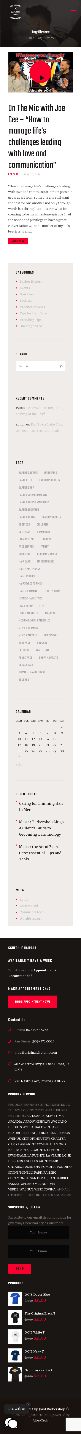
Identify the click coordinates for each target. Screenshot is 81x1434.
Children (42, 524)
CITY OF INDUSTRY (36, 1139)
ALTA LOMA (55, 1116)
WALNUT (26, 1189)
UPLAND (27, 1184)
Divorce (46, 539)
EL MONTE (38, 1150)
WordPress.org (31, 919)
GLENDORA (56, 1150)
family (44, 546)
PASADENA (31, 1167)
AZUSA (28, 1127)
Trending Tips (30, 320)
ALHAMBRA (35, 1116)
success (24, 679)
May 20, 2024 (32, 174)
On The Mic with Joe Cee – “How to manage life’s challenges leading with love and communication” (36, 137)
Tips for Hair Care (33, 313)
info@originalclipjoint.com (36, 1053)
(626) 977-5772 (37, 1030)
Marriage (51, 613)
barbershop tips (29, 509)
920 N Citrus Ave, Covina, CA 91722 (39, 1081)
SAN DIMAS (38, 1178)
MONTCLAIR (48, 1161)
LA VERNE (53, 1155)
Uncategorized (31, 326)
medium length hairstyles (35, 620)
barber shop (26, 487)
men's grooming (28, 628)
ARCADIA (15, 1121)
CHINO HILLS (47, 1133)
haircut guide (45, 561)
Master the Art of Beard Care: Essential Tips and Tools (40, 852)
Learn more (18, 241)
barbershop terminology (34, 502)
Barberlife (25, 480)
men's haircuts (28, 635)
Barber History (31, 282)
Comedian (24, 532)
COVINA (43, 1144)
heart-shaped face (30, 598)
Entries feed (29, 906)
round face (25, 657)
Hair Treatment (28, 591)
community (43, 532)
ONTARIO (15, 1167)
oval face (24, 642)
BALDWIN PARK (47, 1127)
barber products (49, 480)
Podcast (13, 174)
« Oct (19, 764)
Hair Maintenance (29, 569)
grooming (24, 554)
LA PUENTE (36, 1155)
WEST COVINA (45, 1189)
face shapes (26, 546)
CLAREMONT (26, 1144)
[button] (11, 1423)
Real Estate (42, 650)
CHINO (31, 1133)
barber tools (27, 517)
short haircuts (48, 657)
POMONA (48, 1167)
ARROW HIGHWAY (36, 1121)
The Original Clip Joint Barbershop (38, 1409)
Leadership (26, 606)
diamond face (27, 539)
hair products (27, 576)
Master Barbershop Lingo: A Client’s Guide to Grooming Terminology (42, 828)
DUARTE (22, 1150)
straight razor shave (32, 672)
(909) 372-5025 (43, 1041)
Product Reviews (32, 307)
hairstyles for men (30, 583)
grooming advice (47, 554)
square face (26, 665)
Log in (24, 900)
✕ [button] (28, 1404)
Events (25, 288)
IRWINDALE (17, 1155)
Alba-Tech (40, 1420)
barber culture (28, 472)
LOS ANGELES (27, 1161)
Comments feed (32, 912)
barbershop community (33, 495)
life (41, 606)
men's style (51, 635)
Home (30, 38)
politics (24, 650)
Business (24, 524)
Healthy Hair (52, 591)
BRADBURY (16, 1133)
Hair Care (27, 294)
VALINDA (42, 1184)
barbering (50, 472)
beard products (51, 517)
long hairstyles (28, 613)
